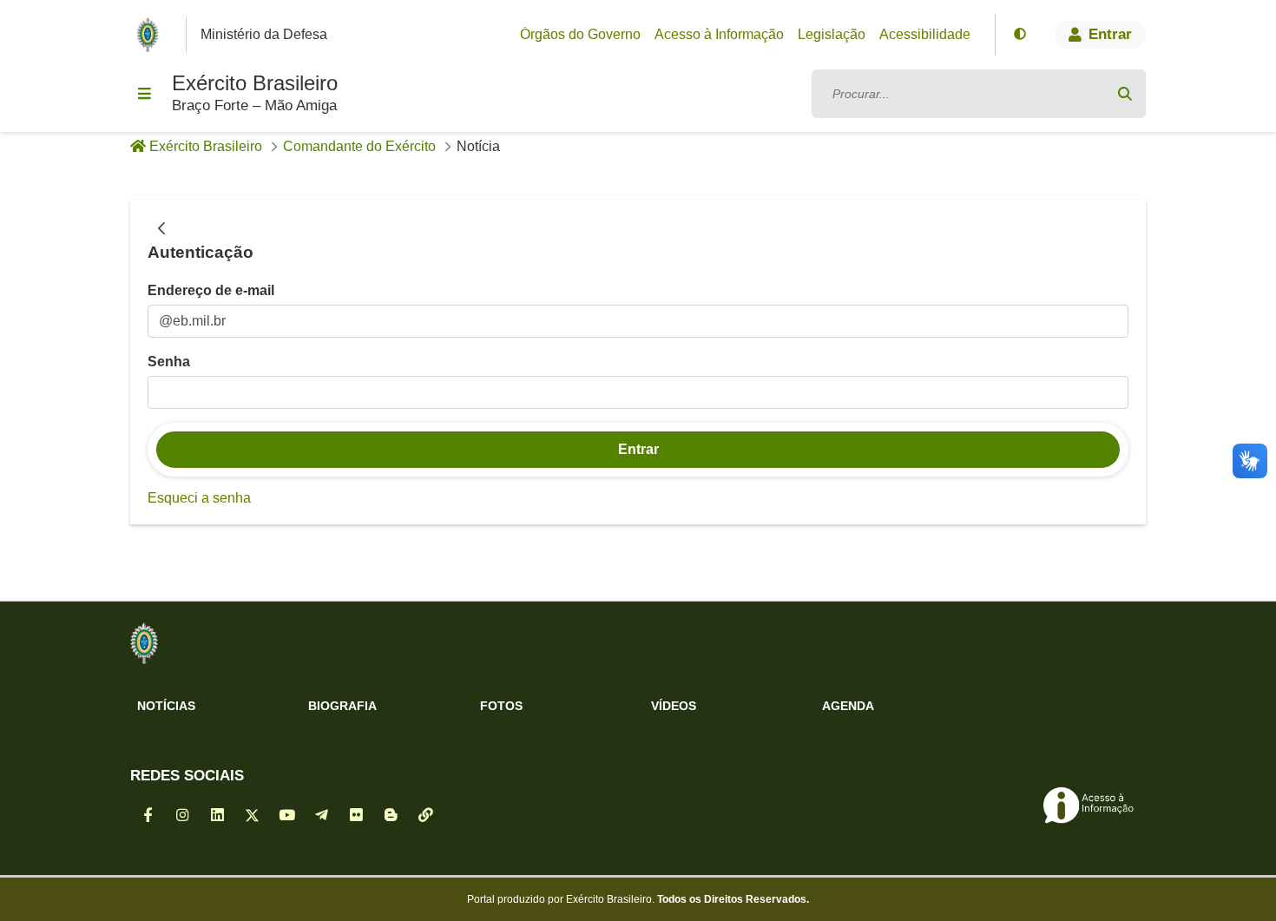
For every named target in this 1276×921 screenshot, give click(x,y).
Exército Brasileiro (255, 83)
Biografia (342, 706)
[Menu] (144, 94)
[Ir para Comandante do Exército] (144, 643)
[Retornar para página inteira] (161, 229)
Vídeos (673, 706)
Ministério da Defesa (264, 34)
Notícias (166, 706)
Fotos (501, 706)
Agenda (848, 706)
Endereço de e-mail (211, 290)
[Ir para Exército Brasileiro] (151, 34)
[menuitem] (580, 34)
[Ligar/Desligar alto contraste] (1020, 35)
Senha (169, 361)
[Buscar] (1125, 94)
